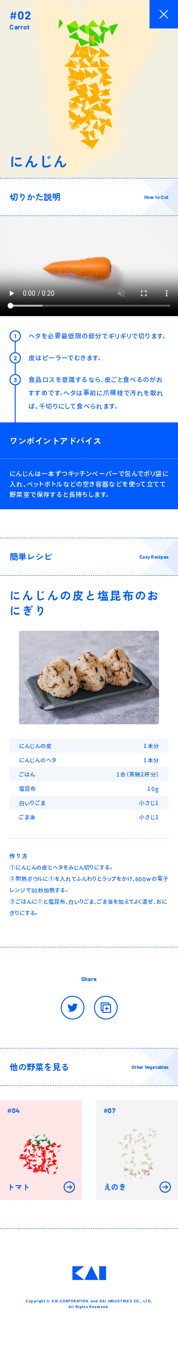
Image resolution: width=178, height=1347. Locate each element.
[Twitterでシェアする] (72, 1008)
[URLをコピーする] (106, 1008)
